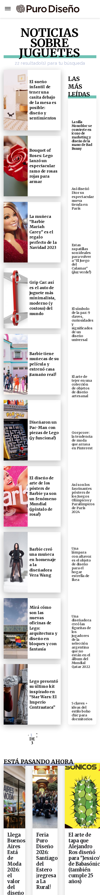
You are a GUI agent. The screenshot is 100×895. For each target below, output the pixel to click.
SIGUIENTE (36, 739)
